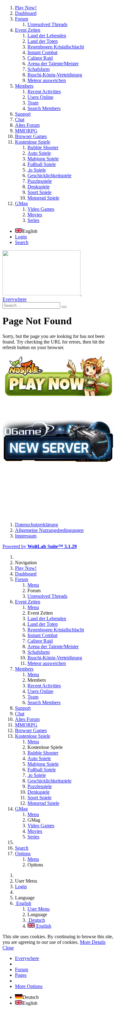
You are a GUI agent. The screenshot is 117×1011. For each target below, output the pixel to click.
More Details (92, 942)
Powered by (39, 546)
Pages (21, 975)
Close (8, 947)
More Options (28, 986)
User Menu (38, 909)
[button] (58, 114)
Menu (33, 585)
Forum (21, 969)
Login (21, 236)
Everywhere (14, 299)
